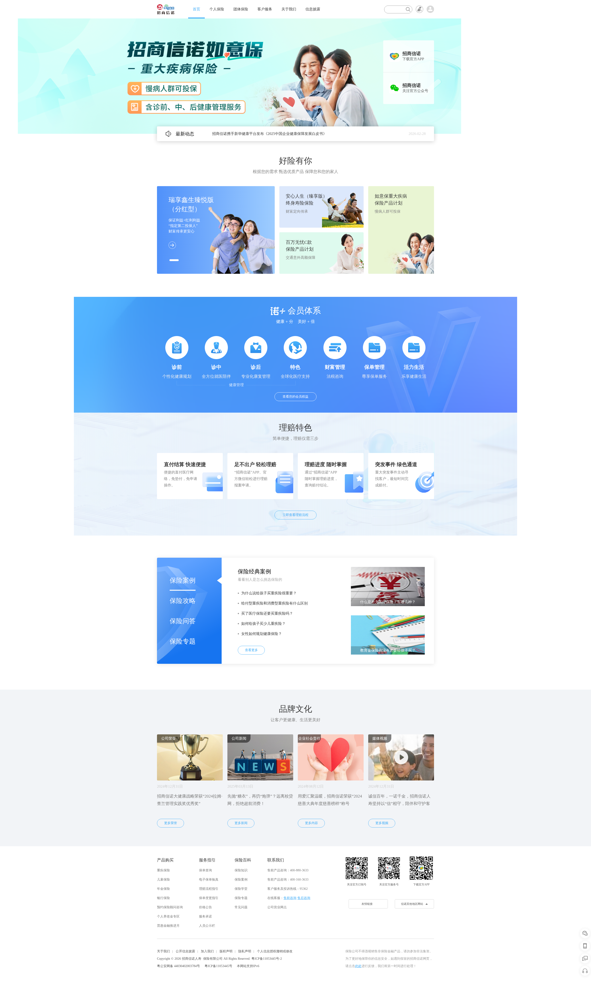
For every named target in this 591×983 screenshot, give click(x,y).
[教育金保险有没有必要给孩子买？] (388, 634)
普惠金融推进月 (168, 925)
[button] (278, 119)
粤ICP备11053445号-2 (266, 958)
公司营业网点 (277, 907)
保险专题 (183, 641)
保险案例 (183, 580)
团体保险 (240, 9)
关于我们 (288, 9)
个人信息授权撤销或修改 (274, 951)
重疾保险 (163, 870)
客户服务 (264, 9)
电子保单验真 (208, 879)
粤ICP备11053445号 (218, 966)
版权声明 (226, 951)
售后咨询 (303, 898)
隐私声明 (244, 951)
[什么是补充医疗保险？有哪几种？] (388, 586)
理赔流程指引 (208, 889)
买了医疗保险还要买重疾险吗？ (267, 613)
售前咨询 (289, 898)
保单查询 (205, 870)
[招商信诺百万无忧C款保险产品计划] (295, 76)
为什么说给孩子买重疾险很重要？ (269, 593)
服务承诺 (205, 916)
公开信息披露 (185, 951)
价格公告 (205, 907)
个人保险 (216, 9)
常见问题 (241, 907)
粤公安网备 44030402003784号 (178, 966)
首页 (196, 9)
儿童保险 (163, 879)
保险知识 (241, 870)
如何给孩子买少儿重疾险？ (263, 624)
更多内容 (311, 823)
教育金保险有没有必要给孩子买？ (388, 650)
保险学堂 (241, 889)
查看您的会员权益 (295, 396)
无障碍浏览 (419, 9)
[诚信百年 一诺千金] (165, 9)
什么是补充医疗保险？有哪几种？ (388, 602)
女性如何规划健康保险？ (261, 634)
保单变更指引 (208, 898)
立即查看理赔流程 (295, 515)
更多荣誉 (170, 823)
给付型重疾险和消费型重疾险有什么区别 (274, 603)
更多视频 (381, 823)
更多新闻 (241, 823)
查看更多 (251, 650)
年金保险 (163, 889)
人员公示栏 (207, 925)
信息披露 (312, 9)
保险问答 (183, 621)
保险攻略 (183, 600)
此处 (358, 966)
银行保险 (163, 898)
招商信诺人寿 (191, 958)
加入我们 (207, 951)
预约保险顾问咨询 (170, 907)
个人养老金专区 (168, 916)
